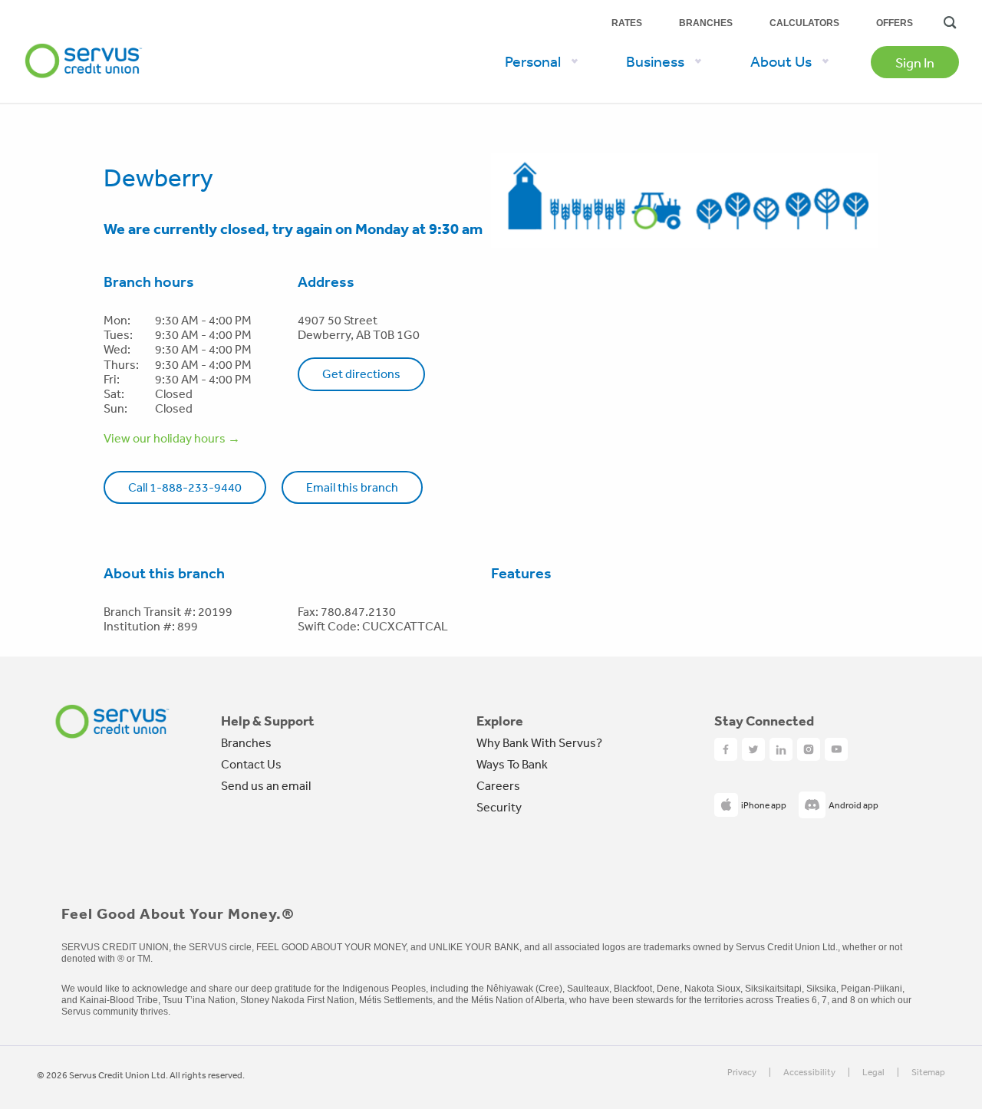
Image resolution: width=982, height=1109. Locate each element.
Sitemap (928, 1072)
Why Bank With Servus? (539, 742)
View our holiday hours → (172, 438)
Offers (894, 23)
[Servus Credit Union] (112, 721)
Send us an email (266, 785)
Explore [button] (499, 721)
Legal (873, 1072)
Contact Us (251, 763)
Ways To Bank (512, 763)
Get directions (361, 373)
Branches (706, 23)
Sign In (914, 62)
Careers (498, 785)
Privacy (741, 1072)
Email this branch (352, 487)
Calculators (804, 23)
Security (499, 806)
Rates (626, 23)
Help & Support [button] (268, 721)
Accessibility (809, 1072)
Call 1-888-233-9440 (185, 487)
